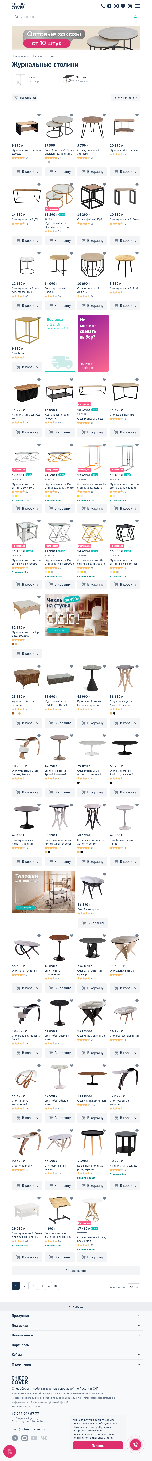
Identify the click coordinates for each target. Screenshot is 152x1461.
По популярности (123, 97)
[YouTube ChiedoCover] (34, 1438)
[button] (137, 6)
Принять (98, 1445)
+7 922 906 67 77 (103, 6)
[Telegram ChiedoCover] (15, 1438)
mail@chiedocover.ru (28, 1429)
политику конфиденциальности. (93, 1437)
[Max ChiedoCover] (24, 1438)
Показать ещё (76, 1270)
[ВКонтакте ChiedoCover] (43, 1438)
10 (55, 1286)
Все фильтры (28, 97)
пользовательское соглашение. (99, 1397)
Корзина (129, 6)
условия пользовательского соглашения (92, 1432)
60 (131, 1287)
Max (116, 6)
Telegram (109, 6)
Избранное (123, 6)
